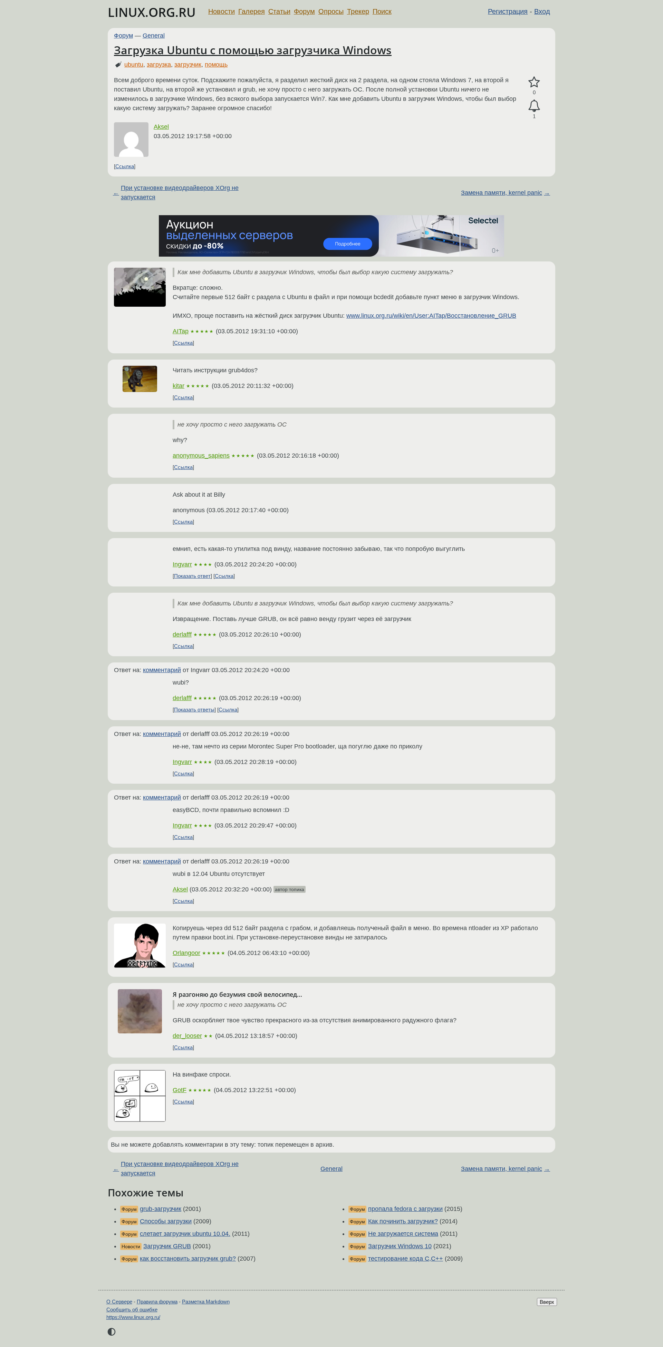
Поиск (382, 11)
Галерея (251, 11)
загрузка (159, 64)
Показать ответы (194, 710)
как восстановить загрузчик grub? (188, 1258)
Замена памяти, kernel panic (501, 192)
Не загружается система (403, 1233)
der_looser (187, 1035)
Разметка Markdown (206, 1302)
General (154, 35)
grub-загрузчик (160, 1208)
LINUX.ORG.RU (152, 12)
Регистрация (508, 11)
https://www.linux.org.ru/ (133, 1317)
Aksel (161, 126)
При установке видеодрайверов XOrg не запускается (180, 192)
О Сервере (119, 1302)
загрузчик (187, 64)
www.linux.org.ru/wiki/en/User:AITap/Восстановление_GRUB (431, 315)
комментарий (162, 670)
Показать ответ (192, 576)
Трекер (358, 11)
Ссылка (124, 166)
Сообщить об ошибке (131, 1309)
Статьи (279, 11)
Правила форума (157, 1302)
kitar (178, 385)
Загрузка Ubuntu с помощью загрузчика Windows (253, 49)
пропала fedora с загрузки (405, 1208)
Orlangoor (186, 952)
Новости (221, 11)
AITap (181, 331)
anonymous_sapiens (201, 455)
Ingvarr (182, 564)
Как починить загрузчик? (403, 1221)
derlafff (182, 634)
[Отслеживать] (534, 106)
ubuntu (133, 64)
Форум (304, 11)
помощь (216, 64)
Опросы (331, 11)
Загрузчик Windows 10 (400, 1246)
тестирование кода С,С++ (405, 1258)
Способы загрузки (166, 1221)
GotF (179, 1090)
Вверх (547, 1302)
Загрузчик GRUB (167, 1246)
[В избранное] (534, 82)
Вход (542, 11)
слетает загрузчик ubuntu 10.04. (185, 1233)
